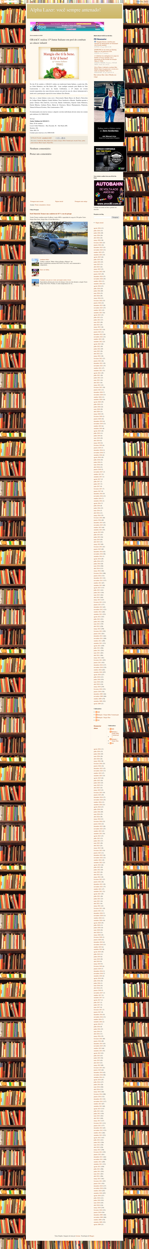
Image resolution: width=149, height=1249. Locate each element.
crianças (60, 140)
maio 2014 (97, 566)
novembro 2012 (98, 609)
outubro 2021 (97, 368)
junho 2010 (97, 679)
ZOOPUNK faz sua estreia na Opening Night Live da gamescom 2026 (105, 50)
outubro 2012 (97, 612)
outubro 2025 (97, 252)
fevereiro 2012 (98, 631)
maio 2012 (97, 624)
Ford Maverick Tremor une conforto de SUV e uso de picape (51, 213)
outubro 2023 (97, 310)
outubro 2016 (97, 498)
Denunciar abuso (97, 727)
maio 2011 (97, 653)
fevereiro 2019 (98, 445)
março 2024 (97, 298)
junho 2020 (97, 407)
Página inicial (59, 201)
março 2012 (97, 629)
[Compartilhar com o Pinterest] (64, 138)
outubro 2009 (97, 699)
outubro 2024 (97, 281)
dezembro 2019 (98, 421)
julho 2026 (97, 231)
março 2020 (97, 414)
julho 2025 (97, 259)
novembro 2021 (98, 366)
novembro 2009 (98, 696)
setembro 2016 (98, 501)
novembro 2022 (98, 337)
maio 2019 (97, 438)
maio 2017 (97, 486)
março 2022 (97, 356)
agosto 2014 (97, 559)
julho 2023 (97, 317)
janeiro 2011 (97, 662)
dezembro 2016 (98, 493)
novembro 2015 (98, 525)
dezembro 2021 (98, 363)
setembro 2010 (98, 672)
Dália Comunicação (68, 140)
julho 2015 (97, 535)
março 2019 (97, 443)
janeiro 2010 (97, 691)
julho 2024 (97, 288)
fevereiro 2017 (98, 489)
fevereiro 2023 (98, 329)
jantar (83, 140)
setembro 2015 (98, 530)
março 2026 (97, 240)
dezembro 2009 (98, 694)
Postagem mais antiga (81, 201)
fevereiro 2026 (98, 243)
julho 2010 (97, 677)
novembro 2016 (98, 496)
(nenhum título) (44, 259)
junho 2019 (97, 436)
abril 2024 (97, 296)
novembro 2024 (98, 279)
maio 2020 (97, 409)
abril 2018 (97, 467)
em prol (76, 140)
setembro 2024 (98, 284)
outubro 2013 (97, 583)
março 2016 (97, 515)
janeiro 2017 (97, 491)
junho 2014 (97, 564)
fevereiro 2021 (98, 387)
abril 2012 (97, 626)
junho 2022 (97, 349)
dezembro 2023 (98, 305)
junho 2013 (97, 592)
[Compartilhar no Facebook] (62, 138)
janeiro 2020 (97, 419)
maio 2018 (97, 465)
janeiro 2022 (97, 361)
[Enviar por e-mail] (57, 138)
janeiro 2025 (97, 274)
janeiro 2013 (97, 605)
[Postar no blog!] (59, 138)
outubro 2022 (97, 339)
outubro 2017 (97, 474)
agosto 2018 (97, 457)
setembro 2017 (98, 477)
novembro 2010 (98, 667)
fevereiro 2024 (98, 301)
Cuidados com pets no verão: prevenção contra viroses (55, 280)
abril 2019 (97, 440)
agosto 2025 (97, 257)
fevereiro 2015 (98, 547)
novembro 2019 (98, 424)
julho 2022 (97, 346)
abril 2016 (97, 513)
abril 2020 (97, 411)
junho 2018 (97, 462)
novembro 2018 (98, 453)
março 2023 (97, 327)
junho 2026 (97, 233)
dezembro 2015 (98, 522)
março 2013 (97, 600)
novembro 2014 (98, 554)
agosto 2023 (97, 315)
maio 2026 (97, 235)
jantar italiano (34, 142)
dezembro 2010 (98, 665)
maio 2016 (97, 510)
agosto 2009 (97, 704)
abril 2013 (97, 597)
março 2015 (97, 544)
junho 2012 (97, 621)
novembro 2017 (98, 472)
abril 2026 (97, 238)
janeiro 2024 (97, 303)
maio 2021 (97, 380)
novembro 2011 (98, 638)
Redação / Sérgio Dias (104, 717)
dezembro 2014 (98, 551)
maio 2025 (97, 264)
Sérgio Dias (50, 142)
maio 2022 (97, 351)
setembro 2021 (98, 370)
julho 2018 (97, 460)
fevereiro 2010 (98, 689)
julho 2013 (97, 590)
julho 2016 (97, 506)
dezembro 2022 (98, 334)
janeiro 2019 (97, 448)
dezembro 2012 (98, 607)
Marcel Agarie (42, 142)
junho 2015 (97, 537)
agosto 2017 (97, 479)
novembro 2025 (98, 250)
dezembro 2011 (98, 636)
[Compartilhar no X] (60, 138)
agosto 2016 (97, 503)
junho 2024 (97, 291)
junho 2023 (97, 320)
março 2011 (97, 658)
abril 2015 (97, 542)
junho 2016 (97, 508)
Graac (79, 140)
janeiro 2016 (97, 520)
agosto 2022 (97, 344)
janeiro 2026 (97, 245)
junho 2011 (97, 650)
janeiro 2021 (97, 390)
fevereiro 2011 (98, 660)
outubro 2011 (97, 641)
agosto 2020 (97, 402)
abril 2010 (97, 684)
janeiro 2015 (97, 549)
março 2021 (97, 385)
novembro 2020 (98, 395)
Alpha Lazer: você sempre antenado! (65, 9)
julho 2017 (97, 481)
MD (99, 712)
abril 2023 (97, 325)
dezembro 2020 (98, 392)
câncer (55, 140)
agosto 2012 (97, 617)
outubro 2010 (97, 670)
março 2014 (97, 571)
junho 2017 (97, 484)
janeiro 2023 (97, 332)
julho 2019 (97, 433)
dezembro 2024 (98, 276)
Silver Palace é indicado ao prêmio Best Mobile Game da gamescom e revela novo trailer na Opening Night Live (106, 68)
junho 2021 (97, 378)
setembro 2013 (98, 585)
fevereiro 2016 (98, 518)
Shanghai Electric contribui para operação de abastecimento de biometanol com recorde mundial (106, 43)
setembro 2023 (98, 313)
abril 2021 (97, 383)
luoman (78, 1236)
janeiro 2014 (97, 576)
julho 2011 (97, 648)
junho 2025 (97, 262)
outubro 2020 (97, 397)
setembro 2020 (98, 399)
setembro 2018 (98, 455)
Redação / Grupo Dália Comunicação (108, 715)
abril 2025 (97, 267)
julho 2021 (97, 375)
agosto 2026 (97, 228)
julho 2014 (97, 561)
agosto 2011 (97, 646)
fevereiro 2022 (98, 358)
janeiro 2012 (97, 634)
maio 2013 (97, 595)
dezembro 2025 (98, 247)
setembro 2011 (98, 643)
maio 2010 (97, 682)
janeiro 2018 (97, 469)
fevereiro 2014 (98, 573)
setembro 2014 (98, 556)
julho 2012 (97, 619)
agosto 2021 (97, 373)
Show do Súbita (44, 270)
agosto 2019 (97, 431)
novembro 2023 (98, 308)
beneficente (40, 140)
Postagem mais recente (36, 201)
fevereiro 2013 (98, 602)
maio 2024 (97, 293)
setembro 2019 (98, 428)
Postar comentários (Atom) (42, 205)
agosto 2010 (97, 675)
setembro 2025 (98, 255)
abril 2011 (97, 655)
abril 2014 (97, 568)
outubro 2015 (97, 527)
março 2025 (97, 269)
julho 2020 (97, 404)
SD (98, 720)
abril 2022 (97, 354)
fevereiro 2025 (98, 271)
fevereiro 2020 (98, 416)
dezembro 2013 (98, 578)
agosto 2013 (97, 588)
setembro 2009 (98, 701)
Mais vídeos (105, 75)
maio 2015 (97, 539)
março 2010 (97, 687)
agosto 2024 (97, 286)
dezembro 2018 (98, 450)
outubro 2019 (97, 426)
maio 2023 (97, 322)
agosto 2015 (97, 532)
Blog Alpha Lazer (48, 140)
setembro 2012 (98, 614)
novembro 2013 (98, 580)
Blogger (92, 1236)
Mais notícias (97, 75)
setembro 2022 (98, 341)
